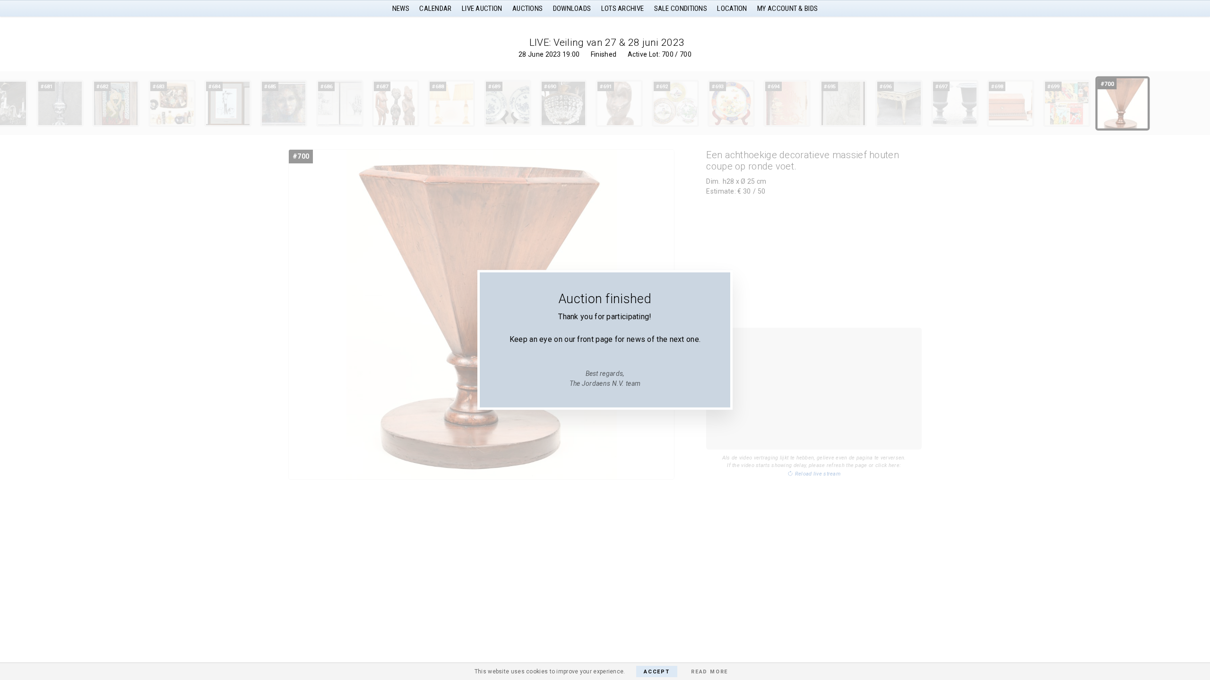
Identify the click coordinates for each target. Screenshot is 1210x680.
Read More (709, 672)
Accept (657, 672)
